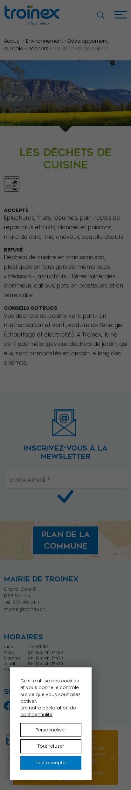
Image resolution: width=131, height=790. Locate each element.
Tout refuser (51, 746)
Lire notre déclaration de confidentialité (48, 711)
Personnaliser (51, 730)
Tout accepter (51, 762)
